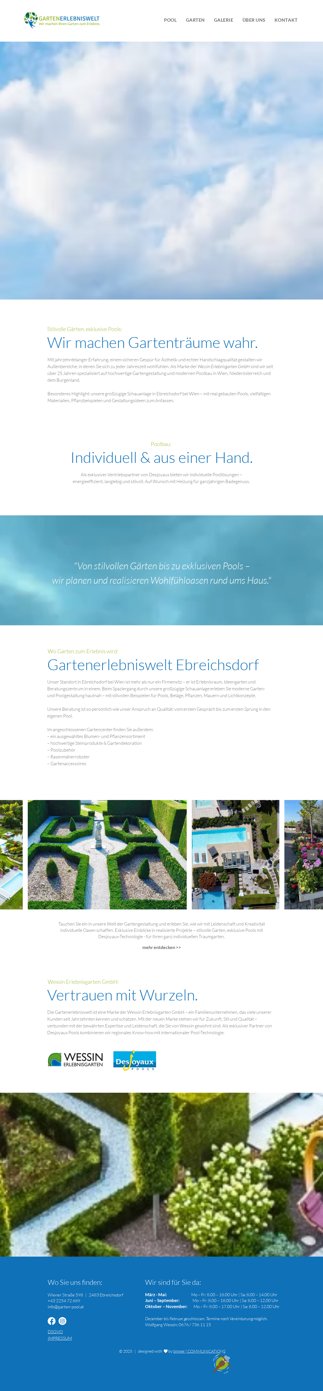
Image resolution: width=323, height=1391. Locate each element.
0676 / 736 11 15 (195, 1324)
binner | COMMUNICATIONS (199, 1351)
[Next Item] (312, 855)
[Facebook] (52, 1321)
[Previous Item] (11, 855)
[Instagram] (62, 1321)
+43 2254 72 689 (64, 1300)
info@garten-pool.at (66, 1306)
